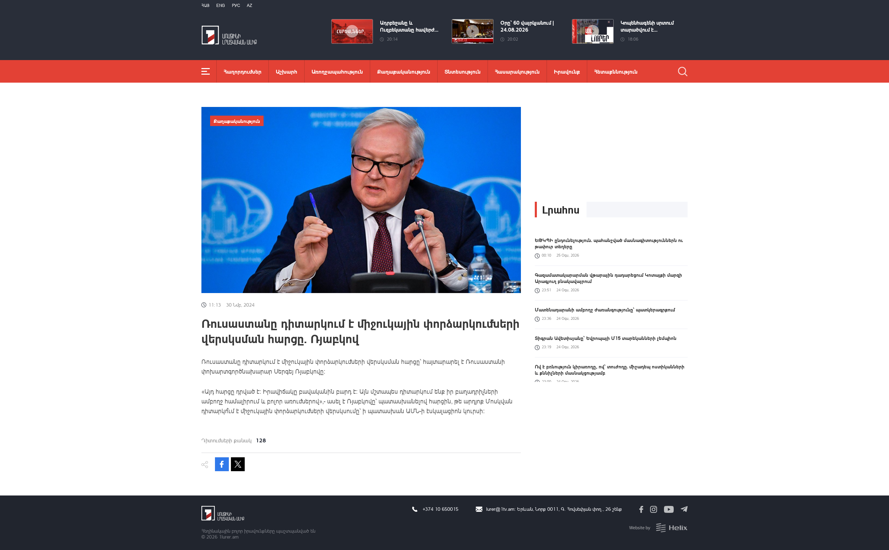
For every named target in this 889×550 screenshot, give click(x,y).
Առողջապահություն (337, 71)
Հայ (205, 5)
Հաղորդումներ (242, 71)
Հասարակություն (517, 71)
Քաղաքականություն (403, 71)
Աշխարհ (286, 71)
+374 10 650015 (440, 509)
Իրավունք (567, 71)
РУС (236, 5)
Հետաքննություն (616, 71)
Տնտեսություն (462, 71)
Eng (220, 5)
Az (249, 5)
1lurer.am (229, 537)
